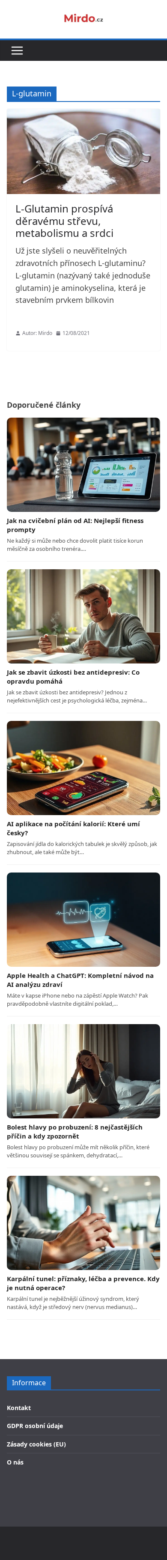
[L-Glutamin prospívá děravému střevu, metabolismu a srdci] (83, 151)
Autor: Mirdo (37, 333)
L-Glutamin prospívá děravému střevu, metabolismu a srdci (64, 220)
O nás (15, 1462)
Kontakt (19, 1408)
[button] (17, 50)
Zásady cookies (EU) (36, 1444)
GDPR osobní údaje (35, 1426)
